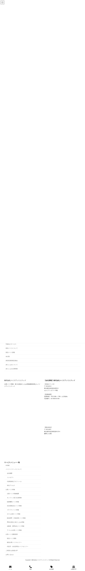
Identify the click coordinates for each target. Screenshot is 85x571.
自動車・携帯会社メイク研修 (15, 526)
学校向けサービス (11, 344)
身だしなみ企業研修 (12, 369)
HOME (8, 465)
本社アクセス (11, 485)
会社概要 (9, 473)
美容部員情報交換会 (12, 360)
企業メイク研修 (10, 489)
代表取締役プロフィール (14, 481)
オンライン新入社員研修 (14, 498)
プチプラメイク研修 (13, 510)
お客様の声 (73, 569)
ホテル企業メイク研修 (13, 514)
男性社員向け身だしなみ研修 (15, 522)
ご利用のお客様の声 (12, 550)
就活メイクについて (12, 348)
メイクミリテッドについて (14, 469)
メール (10, 569)
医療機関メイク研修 (13, 502)
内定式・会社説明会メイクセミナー (17, 546)
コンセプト (10, 477)
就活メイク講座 (10, 352)
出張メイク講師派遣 (12, 534)
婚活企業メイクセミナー (14, 542)
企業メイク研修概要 (13, 493)
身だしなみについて (12, 364)
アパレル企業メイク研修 (14, 530)
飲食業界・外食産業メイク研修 (16, 518)
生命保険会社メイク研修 (14, 506)
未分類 (8, 356)
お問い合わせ (10, 554)
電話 (30, 569)
